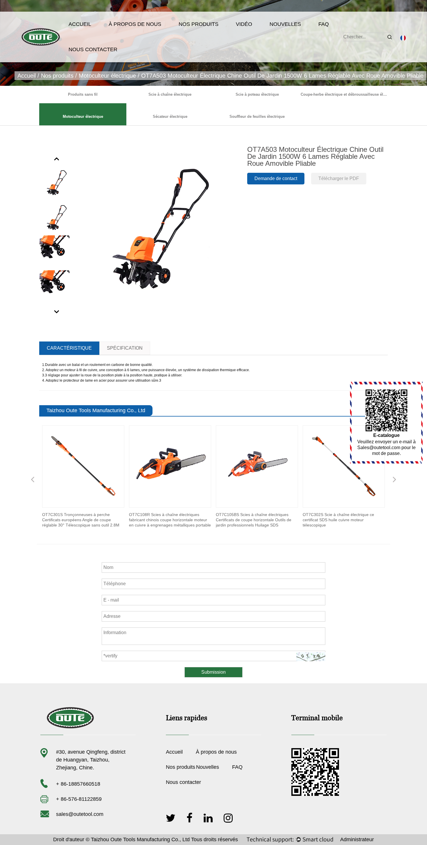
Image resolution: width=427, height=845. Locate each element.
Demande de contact (275, 178)
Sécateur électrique (170, 116)
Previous (57, 158)
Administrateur (357, 839)
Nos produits (198, 24)
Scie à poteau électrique (257, 94)
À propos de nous (135, 24)
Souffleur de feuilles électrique (257, 116)
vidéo (244, 24)
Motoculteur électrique (107, 75)
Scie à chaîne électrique (169, 94)
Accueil (80, 24)
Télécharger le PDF (338, 178)
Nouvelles (285, 24)
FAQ (323, 24)
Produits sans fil (83, 94)
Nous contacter (93, 49)
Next (57, 311)
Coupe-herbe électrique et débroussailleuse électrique (344, 94)
